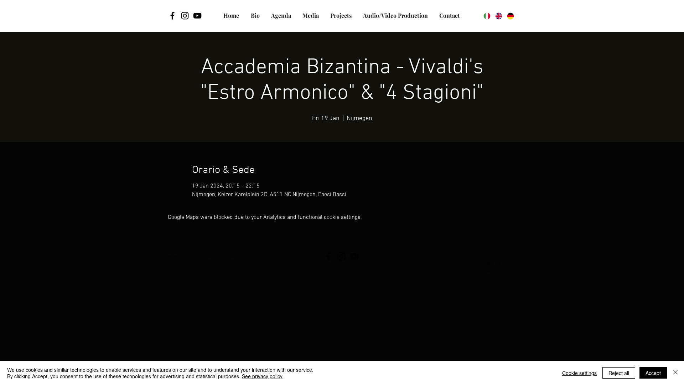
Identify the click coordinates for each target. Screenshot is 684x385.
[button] (341, 15)
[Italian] (487, 16)
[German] (510, 16)
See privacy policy (262, 376)
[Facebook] (172, 16)
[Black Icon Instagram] (185, 16)
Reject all (618, 372)
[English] (498, 16)
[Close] (675, 372)
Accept (653, 372)
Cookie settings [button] (579, 372)
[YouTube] (197, 16)
